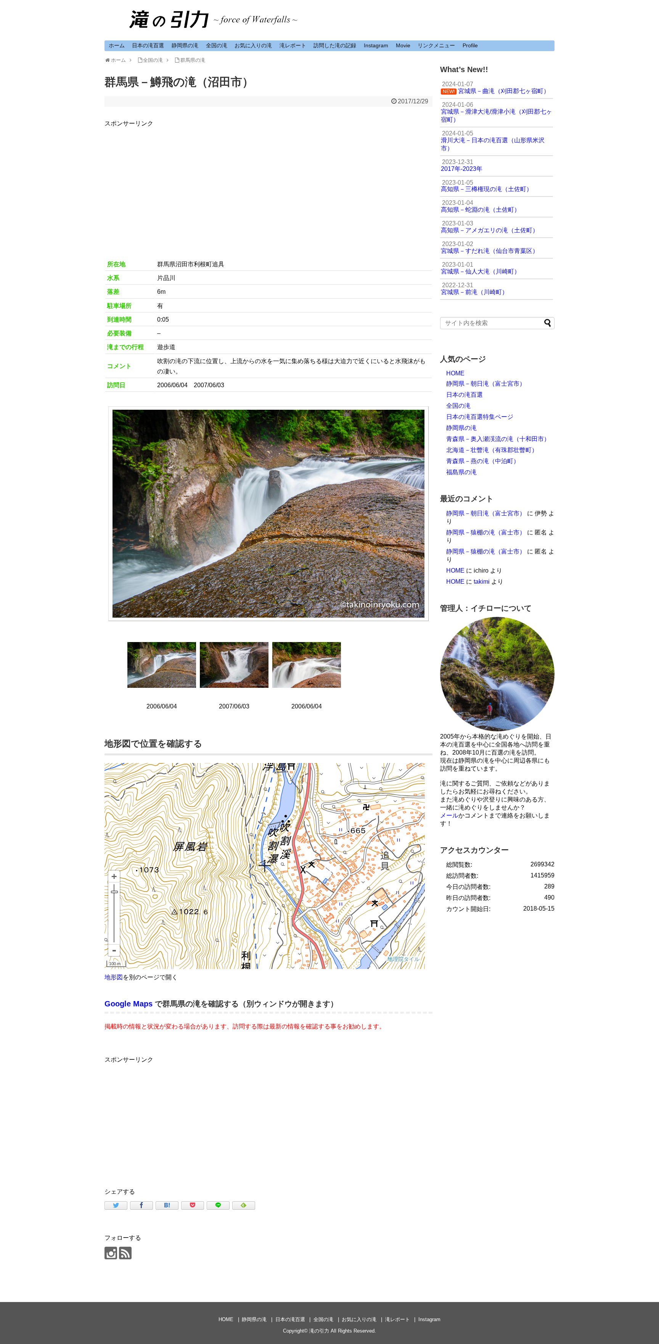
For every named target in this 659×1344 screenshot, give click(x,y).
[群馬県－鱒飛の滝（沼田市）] (167, 1205)
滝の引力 (319, 1331)
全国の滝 (216, 45)
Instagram (376, 45)
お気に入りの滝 (253, 45)
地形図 (113, 977)
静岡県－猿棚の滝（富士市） (486, 532)
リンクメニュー (436, 45)
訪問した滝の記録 (334, 45)
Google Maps (128, 1004)
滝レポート (293, 45)
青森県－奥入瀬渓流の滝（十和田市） (498, 439)
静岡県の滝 (185, 45)
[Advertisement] (268, 182)
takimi (482, 581)
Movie (403, 45)
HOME (455, 373)
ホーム (117, 45)
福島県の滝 (461, 472)
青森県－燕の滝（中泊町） (482, 461)
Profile (470, 45)
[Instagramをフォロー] (110, 1253)
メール (449, 815)
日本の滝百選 (148, 45)
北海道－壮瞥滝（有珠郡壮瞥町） (492, 450)
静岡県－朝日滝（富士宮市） (486, 383)
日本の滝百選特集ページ (479, 417)
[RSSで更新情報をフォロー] (125, 1253)
